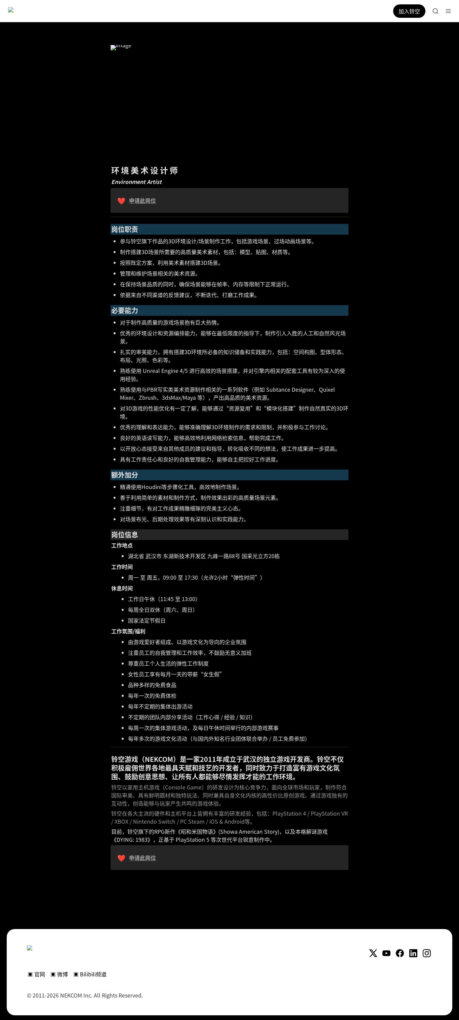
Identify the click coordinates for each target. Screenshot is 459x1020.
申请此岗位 (142, 200)
